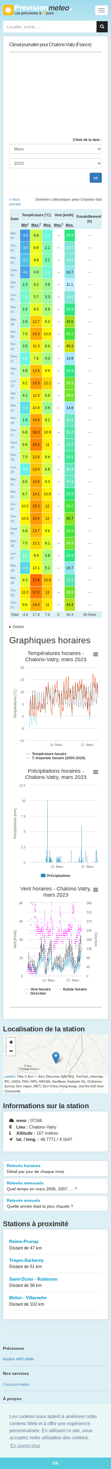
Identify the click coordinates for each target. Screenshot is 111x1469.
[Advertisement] (55, 95)
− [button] (11, 1051)
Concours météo (16, 1384)
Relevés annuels (40, 1203)
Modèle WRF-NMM (18, 1359)
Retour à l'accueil (38, 10)
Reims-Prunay (25, 1244)
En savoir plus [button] (25, 1445)
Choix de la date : (87, 140)
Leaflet (9, 1076)
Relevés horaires (35, 1168)
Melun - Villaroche (27, 1300)
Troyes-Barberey (26, 1263)
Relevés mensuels (42, 1186)
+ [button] (11, 1042)
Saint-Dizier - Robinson (33, 1282)
